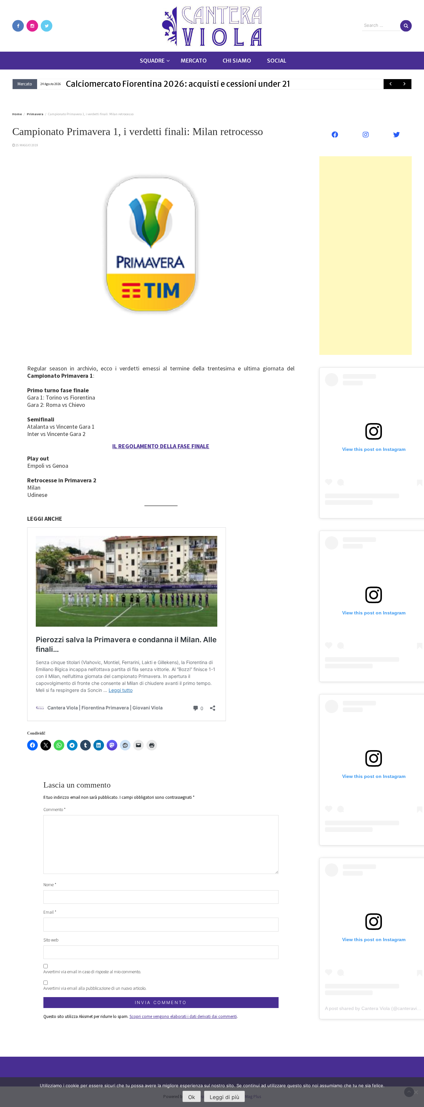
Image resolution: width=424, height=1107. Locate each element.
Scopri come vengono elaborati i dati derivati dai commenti (183, 1016)
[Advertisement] (365, 255)
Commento (54, 809)
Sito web (50, 940)
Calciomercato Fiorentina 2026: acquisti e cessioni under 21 (178, 84)
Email (49, 912)
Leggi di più (224, 1097)
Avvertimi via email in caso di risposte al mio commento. (92, 972)
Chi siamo (237, 60)
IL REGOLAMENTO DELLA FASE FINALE (160, 446)
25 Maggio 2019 (27, 145)
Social (276, 60)
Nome (49, 885)
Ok (191, 1097)
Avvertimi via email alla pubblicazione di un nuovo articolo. (94, 988)
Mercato (194, 60)
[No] (415, 1092)
